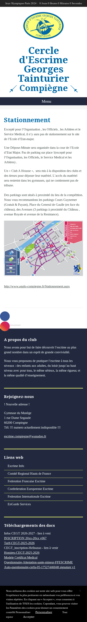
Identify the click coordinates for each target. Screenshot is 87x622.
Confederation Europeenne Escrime (30, 489)
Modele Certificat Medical (20, 557)
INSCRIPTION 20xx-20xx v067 (25, 538)
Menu (46, 101)
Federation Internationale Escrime (29, 496)
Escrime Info (16, 466)
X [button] (80, 590)
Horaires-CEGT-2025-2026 (21, 552)
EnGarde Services (19, 504)
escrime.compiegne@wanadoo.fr (25, 436)
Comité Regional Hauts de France (29, 473)
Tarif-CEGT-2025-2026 (19, 543)
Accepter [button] (28, 616)
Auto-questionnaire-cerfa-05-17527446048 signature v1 (39, 567)
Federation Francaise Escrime (26, 481)
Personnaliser (23, 612)
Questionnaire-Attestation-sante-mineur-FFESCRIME (38, 562)
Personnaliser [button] (43, 612)
